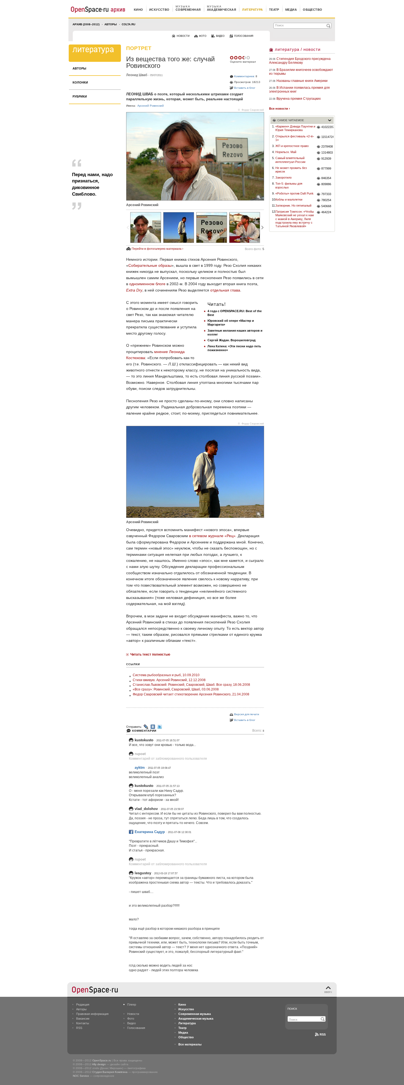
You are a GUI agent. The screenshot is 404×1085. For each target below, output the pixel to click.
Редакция (82, 1004)
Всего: (258, 730)
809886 (326, 184)
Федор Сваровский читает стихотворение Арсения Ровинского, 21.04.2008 (191, 694)
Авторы (110, 24)
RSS (79, 1027)
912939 (326, 158)
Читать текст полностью (150, 654)
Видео (131, 1023)
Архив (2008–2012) (86, 24)
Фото (130, 1018)
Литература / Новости (297, 49)
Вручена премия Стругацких (298, 99)
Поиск (292, 1008)
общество (312, 9)
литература (252, 9)
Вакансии (82, 1018)
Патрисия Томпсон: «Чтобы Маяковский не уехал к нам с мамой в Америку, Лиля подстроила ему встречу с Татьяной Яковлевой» (294, 219)
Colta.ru (128, 24)
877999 (326, 168)
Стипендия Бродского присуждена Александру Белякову (300, 61)
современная (188, 9)
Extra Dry (134, 290)
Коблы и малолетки (288, 199)
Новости (133, 1013)
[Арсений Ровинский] (145, 227)
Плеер (131, 1004)
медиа (291, 9)
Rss (323, 1034)
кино (138, 9)
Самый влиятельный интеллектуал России (290, 159)
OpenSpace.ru (101, 1060)
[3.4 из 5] (232, 57)
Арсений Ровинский (150, 105)
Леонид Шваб (136, 75)
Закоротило (283, 177)
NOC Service (81, 1075)
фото (202, 36)
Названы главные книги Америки (302, 81)
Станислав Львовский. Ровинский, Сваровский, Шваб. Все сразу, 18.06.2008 (191, 685)
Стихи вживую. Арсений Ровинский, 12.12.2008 (169, 680)
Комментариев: (244, 76)
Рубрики (80, 96)
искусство (159, 9)
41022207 (327, 127)
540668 (326, 206)
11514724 (327, 136)
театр (274, 9)
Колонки (80, 82)
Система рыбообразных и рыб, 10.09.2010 (166, 675)
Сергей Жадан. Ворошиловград (231, 340)
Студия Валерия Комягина (110, 1071)
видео (220, 36)
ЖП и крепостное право (292, 146)
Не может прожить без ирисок (291, 169)
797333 (326, 194)
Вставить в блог (244, 87)
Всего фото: (254, 249)
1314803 (327, 152)
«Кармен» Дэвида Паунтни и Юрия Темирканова (295, 128)
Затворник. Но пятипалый (293, 205)
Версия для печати (246, 714)
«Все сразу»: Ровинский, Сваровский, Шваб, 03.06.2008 (176, 689)
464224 (326, 212)
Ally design (99, 1064)
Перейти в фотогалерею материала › (157, 248)
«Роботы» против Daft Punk (294, 193)
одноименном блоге (147, 284)
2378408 (327, 146)
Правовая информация (92, 1013)
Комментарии (144, 730)
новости (183, 36)
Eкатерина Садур (150, 832)
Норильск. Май (285, 152)
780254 (326, 200)
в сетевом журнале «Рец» (212, 536)
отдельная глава (225, 290)
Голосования (136, 1027)
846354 (326, 178)
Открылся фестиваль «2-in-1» (294, 138)
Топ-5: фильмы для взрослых (288, 185)
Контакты (82, 1023)
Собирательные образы (149, 265)
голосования (243, 36)
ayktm (140, 767)
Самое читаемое (290, 120)
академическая (221, 9)
